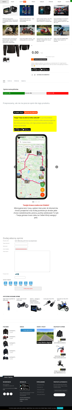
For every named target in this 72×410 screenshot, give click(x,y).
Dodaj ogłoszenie (27, 330)
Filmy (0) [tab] (10, 81)
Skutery (38, 37)
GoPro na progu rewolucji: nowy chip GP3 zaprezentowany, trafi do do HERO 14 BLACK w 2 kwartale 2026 (44, 20)
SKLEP (59, 1)
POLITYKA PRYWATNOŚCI (25, 397)
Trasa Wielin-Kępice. (44, 342)
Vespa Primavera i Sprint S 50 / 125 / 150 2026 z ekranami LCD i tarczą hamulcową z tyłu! (44, 40)
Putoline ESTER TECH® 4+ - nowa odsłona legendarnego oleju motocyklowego (27, 20)
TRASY (33, 1)
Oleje (21, 17)
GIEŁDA (42, 1)
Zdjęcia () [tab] (23, 81)
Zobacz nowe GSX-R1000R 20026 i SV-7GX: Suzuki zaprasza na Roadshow (61, 40)
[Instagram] (11, 394)
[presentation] (27, 47)
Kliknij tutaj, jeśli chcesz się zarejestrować (27, 241)
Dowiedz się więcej (51, 408)
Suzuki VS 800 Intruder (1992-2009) (21, 299)
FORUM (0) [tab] (16, 81)
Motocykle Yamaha (40, 389)
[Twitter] (35, 75)
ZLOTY (23, 1)
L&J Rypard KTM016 (12, 357)
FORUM (51, 1)
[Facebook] (32, 75)
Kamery (4, 17)
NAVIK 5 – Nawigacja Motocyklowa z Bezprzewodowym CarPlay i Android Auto (35, 301)
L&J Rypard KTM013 (12, 330)
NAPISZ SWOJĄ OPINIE (40, 59)
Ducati (55, 17)
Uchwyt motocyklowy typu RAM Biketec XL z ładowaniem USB (60, 372)
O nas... (21, 401)
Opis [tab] (4, 81)
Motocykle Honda (40, 384)
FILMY (12, 1)
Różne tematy (5, 37)
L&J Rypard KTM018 (12, 350)
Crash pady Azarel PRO (48, 298)
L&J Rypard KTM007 (12, 336)
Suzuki (21, 37)
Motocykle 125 (40, 387)
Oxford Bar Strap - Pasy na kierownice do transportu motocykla (60, 358)
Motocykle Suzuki (40, 392)
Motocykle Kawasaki (41, 394)
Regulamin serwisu (24, 399)
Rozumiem (60, 408)
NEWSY (4, 1)
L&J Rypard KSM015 (12, 343)
